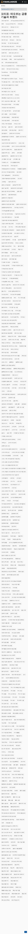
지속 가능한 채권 (20, 726)
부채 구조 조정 (5, 349)
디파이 (16, 281)
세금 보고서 (4, 423)
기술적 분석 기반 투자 (20, 214)
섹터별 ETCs (19, 423)
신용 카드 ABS (21, 494)
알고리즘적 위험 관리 (18, 507)
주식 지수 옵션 (21, 694)
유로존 (3, 575)
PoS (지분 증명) (13, 72)
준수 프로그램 (14, 703)
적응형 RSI (18, 658)
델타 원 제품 (21, 246)
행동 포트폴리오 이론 (7, 874)
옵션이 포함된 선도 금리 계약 (8, 555)
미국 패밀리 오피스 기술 (7, 310)
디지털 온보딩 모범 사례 (7, 268)
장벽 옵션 (15, 636)
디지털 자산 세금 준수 (7, 275)
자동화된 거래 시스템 (7, 626)
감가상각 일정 (16, 111)
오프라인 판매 (5, 552)
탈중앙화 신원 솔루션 (7, 784)
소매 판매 (14, 426)
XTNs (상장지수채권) (6, 104)
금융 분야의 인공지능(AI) (16, 188)
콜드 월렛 (16, 765)
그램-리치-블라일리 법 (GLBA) (8, 178)
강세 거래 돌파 (12, 114)
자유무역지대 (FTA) (6, 636)
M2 (2, 62)
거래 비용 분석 (15, 120)
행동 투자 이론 (5, 871)
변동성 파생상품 (22, 336)
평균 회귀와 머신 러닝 (7, 835)
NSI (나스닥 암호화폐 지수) (8, 66)
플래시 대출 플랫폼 (17, 848)
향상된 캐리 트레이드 (19, 874)
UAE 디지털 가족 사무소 (18, 82)
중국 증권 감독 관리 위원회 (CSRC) (10, 707)
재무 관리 (13, 642)
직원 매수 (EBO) (5, 739)
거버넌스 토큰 (17, 124)
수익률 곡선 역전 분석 (19, 433)
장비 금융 (21, 636)
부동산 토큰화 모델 (17, 343)
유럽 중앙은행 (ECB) (11, 568)
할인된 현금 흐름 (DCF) (7, 864)
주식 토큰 (15, 697)
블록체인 (11, 362)
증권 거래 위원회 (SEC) (19, 719)
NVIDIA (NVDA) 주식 (21, 66)
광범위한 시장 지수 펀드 (16, 156)
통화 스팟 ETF (13, 803)
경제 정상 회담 (12, 130)
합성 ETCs (17, 864)
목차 (3, 6)
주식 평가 (12, 700)
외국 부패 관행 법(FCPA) (7, 558)
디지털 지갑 (4, 278)
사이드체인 (15, 384)
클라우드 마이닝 (13, 781)
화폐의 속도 (18, 887)
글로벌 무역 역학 (17, 185)
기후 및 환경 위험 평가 (20, 227)
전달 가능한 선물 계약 (7, 661)
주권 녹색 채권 (5, 687)
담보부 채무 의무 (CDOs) (7, 243)
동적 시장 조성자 (6, 256)
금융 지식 (4, 194)
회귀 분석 (19, 897)
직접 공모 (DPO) (15, 739)
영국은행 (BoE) (22, 546)
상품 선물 (17, 404)
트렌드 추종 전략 (20, 819)
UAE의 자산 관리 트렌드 (7, 95)
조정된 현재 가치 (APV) (14, 681)
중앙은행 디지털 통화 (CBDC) (8, 716)
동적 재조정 (4, 259)
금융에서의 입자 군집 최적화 (8, 201)
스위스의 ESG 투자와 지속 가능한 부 (10, 475)
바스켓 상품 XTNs (14, 317)
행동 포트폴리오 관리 (16, 871)
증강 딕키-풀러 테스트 (7, 719)
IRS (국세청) (4, 59)
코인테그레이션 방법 (6, 765)
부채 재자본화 (14, 352)
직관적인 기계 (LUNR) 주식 (8, 736)
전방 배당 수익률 (14, 665)
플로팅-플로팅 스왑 (6, 855)
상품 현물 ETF (11, 407)
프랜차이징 (14, 845)
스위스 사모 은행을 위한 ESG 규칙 (10, 465)
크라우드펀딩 (17, 771)
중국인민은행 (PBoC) (6, 710)
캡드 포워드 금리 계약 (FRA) (8, 758)
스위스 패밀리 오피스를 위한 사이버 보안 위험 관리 (14, 471)
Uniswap (17, 95)
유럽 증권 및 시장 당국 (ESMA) (9, 571)
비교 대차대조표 (18, 372)
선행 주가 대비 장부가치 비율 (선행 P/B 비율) (12, 413)
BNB (3, 24)
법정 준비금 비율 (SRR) (7, 333)
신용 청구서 (13, 494)
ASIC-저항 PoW (5, 20)
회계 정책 (13, 897)
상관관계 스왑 (11, 397)
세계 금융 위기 (5, 420)
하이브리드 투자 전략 (17, 861)
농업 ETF (16, 236)
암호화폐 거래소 (5, 513)
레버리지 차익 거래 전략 (18, 285)
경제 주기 (20, 130)
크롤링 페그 (4, 781)
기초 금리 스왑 (19, 223)
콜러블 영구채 (12, 768)
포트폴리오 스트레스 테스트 (16, 839)
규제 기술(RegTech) (6, 175)
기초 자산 (10, 227)
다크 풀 (14, 239)
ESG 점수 (12, 40)
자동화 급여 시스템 (16, 623)
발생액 (19, 323)
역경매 (8, 539)
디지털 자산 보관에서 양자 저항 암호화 (11, 272)
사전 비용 (14, 388)
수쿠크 (19, 439)
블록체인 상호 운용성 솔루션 (8, 365)
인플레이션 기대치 (6, 603)
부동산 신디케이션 (6, 343)
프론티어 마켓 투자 (6, 848)
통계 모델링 (22, 790)
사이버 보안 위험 (6, 388)
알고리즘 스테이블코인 (19, 504)
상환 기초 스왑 (20, 407)
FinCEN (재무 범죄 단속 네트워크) (9, 49)
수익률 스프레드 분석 (7, 436)
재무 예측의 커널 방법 (7, 645)
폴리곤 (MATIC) (5, 842)
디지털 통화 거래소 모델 (7, 281)
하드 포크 (17, 858)
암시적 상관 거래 (12, 510)
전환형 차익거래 (5, 668)
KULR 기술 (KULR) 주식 (19, 59)
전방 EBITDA (4, 665)
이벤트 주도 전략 (6, 591)
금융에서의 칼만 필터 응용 (8, 204)
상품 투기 (4, 407)
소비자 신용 (21, 426)
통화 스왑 (17, 800)
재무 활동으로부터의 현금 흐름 (9, 649)
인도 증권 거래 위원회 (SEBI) (18, 597)
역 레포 (3, 539)
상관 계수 (4, 397)
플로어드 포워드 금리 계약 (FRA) (9, 852)
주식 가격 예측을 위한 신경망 (18, 687)
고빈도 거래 (21, 143)
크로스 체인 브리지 (6, 777)
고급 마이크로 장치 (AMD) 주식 (9, 143)
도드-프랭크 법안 (5, 249)
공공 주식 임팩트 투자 (7, 149)
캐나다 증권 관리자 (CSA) (8, 755)
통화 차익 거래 (22, 803)
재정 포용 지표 (17, 652)
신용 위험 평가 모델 (20, 491)
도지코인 (14, 249)
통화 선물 (4, 800)
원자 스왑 (13, 562)
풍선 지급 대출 (21, 842)
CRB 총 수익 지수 (15, 27)
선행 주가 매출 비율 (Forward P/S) (9, 417)
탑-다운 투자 (4, 787)
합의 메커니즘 (5, 868)
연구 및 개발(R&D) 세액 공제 (15, 542)
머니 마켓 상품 (21, 297)
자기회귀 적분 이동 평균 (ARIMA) (16, 620)
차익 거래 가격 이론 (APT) (8, 745)
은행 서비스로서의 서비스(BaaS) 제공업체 (11, 581)
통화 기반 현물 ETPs (6, 797)
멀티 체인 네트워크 (6, 301)
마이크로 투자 (5, 294)
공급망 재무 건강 (6, 153)
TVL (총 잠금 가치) (6, 82)
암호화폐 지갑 (16, 520)
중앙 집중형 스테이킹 (18, 713)
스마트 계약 (22, 449)
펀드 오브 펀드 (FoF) (15, 829)
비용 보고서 (15, 375)
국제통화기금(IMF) (21, 169)
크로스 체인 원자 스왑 (18, 777)
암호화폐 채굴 (5, 523)
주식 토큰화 (22, 697)
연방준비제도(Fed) (6, 546)
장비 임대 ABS (5, 639)
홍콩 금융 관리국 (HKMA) (7, 887)
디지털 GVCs (15, 262)
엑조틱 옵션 (13, 536)
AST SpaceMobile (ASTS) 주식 (17, 20)
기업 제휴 (16, 217)
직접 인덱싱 (4, 742)
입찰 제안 (4, 620)
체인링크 (18, 745)
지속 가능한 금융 (12, 723)
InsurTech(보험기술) (18, 56)
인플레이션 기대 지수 (14, 600)
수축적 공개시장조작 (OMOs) (8, 439)
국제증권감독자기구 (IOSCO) (8, 169)
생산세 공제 (4, 410)
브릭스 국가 (4, 362)
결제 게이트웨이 (19, 127)
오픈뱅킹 (12, 552)
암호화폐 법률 (5, 517)
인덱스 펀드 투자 (6, 597)
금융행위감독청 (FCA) (7, 207)
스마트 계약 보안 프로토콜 (18, 452)
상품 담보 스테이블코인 (7, 404)
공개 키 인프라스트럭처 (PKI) (18, 146)
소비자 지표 (14, 430)
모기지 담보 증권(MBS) (7, 304)
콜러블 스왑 (4, 768)
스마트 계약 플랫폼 (6, 455)
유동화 (3, 568)
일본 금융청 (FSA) (6, 610)
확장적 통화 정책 (16, 893)
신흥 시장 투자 (5, 497)
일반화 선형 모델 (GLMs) (7, 607)
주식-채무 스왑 (20, 700)
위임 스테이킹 (5, 565)
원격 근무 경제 (5, 562)
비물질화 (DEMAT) (6, 375)
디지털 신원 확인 (6, 265)
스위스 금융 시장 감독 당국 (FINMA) (10, 462)
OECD (3, 69)
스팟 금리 (18, 478)
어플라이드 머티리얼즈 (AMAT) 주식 (10, 529)
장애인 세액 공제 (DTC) (16, 639)
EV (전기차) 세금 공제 (13, 43)
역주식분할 (4, 542)
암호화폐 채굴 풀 (14, 523)
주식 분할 (4, 694)
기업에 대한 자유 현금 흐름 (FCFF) (10, 220)
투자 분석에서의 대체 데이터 (8, 813)
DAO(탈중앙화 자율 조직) (8, 30)
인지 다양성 (4, 600)
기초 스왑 (4, 227)
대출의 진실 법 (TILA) (6, 246)
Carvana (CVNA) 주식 (11, 24)
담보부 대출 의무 (22, 239)
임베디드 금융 (5, 613)
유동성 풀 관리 (21, 565)
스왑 (22, 455)
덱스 (15, 246)
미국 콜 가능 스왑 (13, 307)
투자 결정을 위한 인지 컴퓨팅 (18, 810)
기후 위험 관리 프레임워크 (8, 230)
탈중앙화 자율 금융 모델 (19, 784)
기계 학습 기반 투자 (18, 207)
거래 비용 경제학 (6, 120)
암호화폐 (20, 510)
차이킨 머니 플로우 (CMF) (15, 742)
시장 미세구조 (5, 484)
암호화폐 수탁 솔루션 (15, 517)
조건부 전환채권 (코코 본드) (12, 678)
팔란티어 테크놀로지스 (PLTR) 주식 (10, 826)
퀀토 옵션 (20, 768)
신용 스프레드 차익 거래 (7, 491)
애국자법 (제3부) (5, 526)
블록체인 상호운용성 (6, 368)
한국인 (25, 1)
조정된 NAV (4, 681)
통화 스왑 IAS (5, 803)
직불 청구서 (19, 736)
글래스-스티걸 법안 (6, 185)
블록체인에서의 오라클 (7, 372)
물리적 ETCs (4, 307)
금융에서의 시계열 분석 (7, 198)
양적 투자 (14, 526)
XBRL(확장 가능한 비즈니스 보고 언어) (10, 98)
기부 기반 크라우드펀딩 (7, 214)
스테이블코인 (5, 478)
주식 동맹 (13, 690)
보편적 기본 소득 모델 (13, 339)
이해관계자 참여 (15, 591)
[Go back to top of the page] (25, 932)
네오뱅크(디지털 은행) (7, 233)
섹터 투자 (11, 423)
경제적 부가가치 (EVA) (14, 133)
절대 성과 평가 (5, 671)
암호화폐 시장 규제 (6, 520)
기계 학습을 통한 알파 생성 (8, 210)
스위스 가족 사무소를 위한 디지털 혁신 (11, 459)
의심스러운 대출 (15, 584)
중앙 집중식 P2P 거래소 (19, 710)
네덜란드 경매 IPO (20, 230)
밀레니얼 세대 (5, 317)
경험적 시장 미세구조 (21, 136)
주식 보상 (19, 690)
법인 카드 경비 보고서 (19, 330)
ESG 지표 (18, 40)
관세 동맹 (19, 153)
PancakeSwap (5, 72)
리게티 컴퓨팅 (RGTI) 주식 (14, 291)
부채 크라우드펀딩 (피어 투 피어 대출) (11, 355)
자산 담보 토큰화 (16, 632)
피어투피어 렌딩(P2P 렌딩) (19, 855)
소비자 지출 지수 (6, 430)
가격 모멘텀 (16, 104)
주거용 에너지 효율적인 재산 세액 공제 (11, 684)
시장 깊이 (19, 481)
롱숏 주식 (4, 291)
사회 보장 (9, 391)
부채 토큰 (24, 355)
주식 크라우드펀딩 (6, 697)
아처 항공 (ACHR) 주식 (7, 504)
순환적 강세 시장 (6, 446)
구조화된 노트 (5, 162)
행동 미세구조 (19, 868)
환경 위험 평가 (5, 897)
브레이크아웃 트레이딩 (7, 359)
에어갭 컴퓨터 (5, 536)
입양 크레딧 (17, 616)
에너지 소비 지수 (16, 533)
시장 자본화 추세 (6, 488)
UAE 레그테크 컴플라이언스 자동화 (10, 85)
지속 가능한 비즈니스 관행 (8, 726)
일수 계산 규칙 (15, 610)
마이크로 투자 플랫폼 (15, 294)
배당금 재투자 (5, 326)
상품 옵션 (24, 404)
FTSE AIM (22, 49)
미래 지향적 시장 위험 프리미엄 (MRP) (10, 314)
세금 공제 (18, 420)
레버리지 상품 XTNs (6, 285)
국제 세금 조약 (5, 165)
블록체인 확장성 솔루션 (19, 368)
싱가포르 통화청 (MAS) (16, 497)
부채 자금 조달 (5, 352)
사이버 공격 (22, 384)
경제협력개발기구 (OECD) (8, 136)
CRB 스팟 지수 (5, 27)
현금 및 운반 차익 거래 (16, 877)
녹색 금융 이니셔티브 (19, 233)
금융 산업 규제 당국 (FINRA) (8, 191)
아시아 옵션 (15, 500)
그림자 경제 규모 (12, 182)
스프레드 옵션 (5, 481)
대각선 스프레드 (19, 243)
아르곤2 (9, 500)
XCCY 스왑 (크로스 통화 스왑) (8, 101)
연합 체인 (14, 546)
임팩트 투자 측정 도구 (7, 616)
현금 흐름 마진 (5, 884)
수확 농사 (4, 442)
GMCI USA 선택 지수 (14, 53)
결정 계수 (10, 127)
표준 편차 (13, 842)
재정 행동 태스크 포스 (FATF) (8, 655)
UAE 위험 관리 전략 (6, 88)
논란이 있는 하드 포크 (7, 236)
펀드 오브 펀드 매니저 (7, 832)
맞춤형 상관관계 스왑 (7, 297)
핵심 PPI (12, 868)
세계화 (12, 420)
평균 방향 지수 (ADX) (19, 832)
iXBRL (10, 59)
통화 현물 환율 (5, 806)
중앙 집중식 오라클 (6, 713)
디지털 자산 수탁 (18, 275)
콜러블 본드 (23, 765)
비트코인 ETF (23, 381)
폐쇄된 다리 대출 (18, 835)
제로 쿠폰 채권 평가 (16, 674)
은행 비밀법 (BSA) (6, 578)
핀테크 (3, 858)
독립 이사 (20, 249)
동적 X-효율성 (5, 252)
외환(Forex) (17, 558)
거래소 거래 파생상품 (7, 124)
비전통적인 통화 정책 (7, 381)
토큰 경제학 (12, 787)
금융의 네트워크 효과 (21, 204)
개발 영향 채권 (15, 117)
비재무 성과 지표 (18, 378)
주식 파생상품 (5, 700)
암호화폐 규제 (14, 513)
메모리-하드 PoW (17, 301)
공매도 (13, 153)
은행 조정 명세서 (6, 584)
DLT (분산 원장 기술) (6, 37)
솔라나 (3, 433)
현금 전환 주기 (5, 881)
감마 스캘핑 (4, 114)
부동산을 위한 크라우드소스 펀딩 (9, 346)
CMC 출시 (20, 24)
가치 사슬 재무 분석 (6, 111)
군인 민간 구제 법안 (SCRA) (8, 172)
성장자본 (22, 417)
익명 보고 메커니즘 (6, 594)
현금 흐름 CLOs (14, 881)
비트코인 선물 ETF (6, 384)
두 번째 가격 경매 (6, 262)
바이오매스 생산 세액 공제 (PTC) (9, 320)
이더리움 (15, 587)
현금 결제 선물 (5, 877)
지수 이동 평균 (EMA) (7, 732)
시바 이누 (12, 481)
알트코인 (4, 510)
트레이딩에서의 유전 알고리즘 (9, 816)
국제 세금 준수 (14, 165)
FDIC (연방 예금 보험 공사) (8, 46)
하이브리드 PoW (5, 861)
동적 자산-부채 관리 (16, 256)
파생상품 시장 (9, 823)
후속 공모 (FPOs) (5, 900)
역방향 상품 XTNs (17, 539)
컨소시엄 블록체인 (14, 761)
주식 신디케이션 (12, 694)
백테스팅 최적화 (14, 326)
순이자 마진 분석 (12, 442)
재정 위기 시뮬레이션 (7, 652)
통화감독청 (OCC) (15, 806)
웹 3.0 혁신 (20, 562)
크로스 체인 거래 (6, 774)
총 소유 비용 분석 (6, 748)
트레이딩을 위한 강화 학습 (8, 819)
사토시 (3, 391)
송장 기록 (9, 433)
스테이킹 (12, 478)
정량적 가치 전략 (15, 671)
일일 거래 (23, 610)
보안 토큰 (4, 339)
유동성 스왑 (13, 565)
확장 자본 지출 (16, 890)
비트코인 (16, 381)
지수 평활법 (16, 732)
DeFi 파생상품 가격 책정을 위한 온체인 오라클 (12, 33)
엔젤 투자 (20, 536)
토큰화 (16, 790)
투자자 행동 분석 (21, 813)
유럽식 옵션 (21, 571)
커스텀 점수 (20, 758)
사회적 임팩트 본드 (21, 394)
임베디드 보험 (13, 613)
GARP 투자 (4, 53)
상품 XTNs (15, 401)
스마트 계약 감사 (6, 452)
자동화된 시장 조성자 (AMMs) (8, 629)
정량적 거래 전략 (6, 674)
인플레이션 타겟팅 (17, 603)
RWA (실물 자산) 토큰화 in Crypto (9, 78)
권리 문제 (19, 172)
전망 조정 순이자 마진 (19, 661)
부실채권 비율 (22, 346)
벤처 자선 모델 (18, 333)
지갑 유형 (4, 723)
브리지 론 (17, 359)
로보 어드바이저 (17, 288)
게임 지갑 (4, 127)
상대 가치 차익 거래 (6, 401)
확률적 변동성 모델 (6, 890)
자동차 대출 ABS (5, 623)
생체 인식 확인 (12, 410)
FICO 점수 (18, 46)
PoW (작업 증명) (5, 75)
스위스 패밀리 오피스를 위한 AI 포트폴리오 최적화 (13, 468)
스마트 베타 (15, 455)
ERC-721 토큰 (5, 40)
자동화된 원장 (21, 629)
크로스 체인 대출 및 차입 (18, 774)
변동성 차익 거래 (12, 336)
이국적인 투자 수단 (6, 587)
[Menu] (22, 2)
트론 (3, 823)
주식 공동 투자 (5, 690)
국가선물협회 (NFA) (15, 162)
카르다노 (4, 752)
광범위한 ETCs (5, 156)
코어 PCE (23, 761)
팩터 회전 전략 (5, 829)
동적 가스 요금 (13, 252)
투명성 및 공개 (5, 810)
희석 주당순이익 (15, 900)
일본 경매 (17, 607)
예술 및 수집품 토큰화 (19, 549)
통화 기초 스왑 (16, 797)
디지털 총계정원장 (13, 278)
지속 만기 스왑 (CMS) (19, 729)
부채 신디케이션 (14, 349)
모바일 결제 (17, 304)
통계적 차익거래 (5, 794)
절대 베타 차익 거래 (16, 668)
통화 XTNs (13, 794)
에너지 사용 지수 (6, 533)
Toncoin (21, 78)
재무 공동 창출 (5, 642)
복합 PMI (23, 339)
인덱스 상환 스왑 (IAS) (18, 594)
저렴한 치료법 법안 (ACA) (8, 658)
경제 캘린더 (4, 133)
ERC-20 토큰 (16, 37)
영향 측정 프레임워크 (7, 549)
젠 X (24, 674)
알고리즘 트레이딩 (6, 507)
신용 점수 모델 (5, 494)
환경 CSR (24, 893)
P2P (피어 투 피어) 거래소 (13, 69)
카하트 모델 (11, 752)
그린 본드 (19, 178)
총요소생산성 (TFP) (16, 748)
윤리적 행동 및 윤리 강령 (13, 575)
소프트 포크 (22, 430)
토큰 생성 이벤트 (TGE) (7, 790)
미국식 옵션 (18, 310)
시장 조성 (14, 488)
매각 (15, 297)
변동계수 (4, 336)
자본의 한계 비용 (6, 632)
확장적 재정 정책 (6, 893)
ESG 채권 (4, 43)
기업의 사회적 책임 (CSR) (7, 223)
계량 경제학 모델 (6, 140)
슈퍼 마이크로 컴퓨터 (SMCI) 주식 (9, 449)
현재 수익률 (13, 884)
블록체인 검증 (19, 362)
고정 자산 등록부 (6, 146)
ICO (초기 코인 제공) (6, 56)
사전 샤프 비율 (21, 388)
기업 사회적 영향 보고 (7, 217)
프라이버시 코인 (5, 845)
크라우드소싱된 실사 (6, 771)
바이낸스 (23, 317)
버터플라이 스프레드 (6, 330)
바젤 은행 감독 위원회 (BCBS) (8, 323)
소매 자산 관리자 (6, 426)
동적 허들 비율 (12, 259)
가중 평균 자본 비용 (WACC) (8, 107)
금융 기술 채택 (5, 188)
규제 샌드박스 (16, 175)
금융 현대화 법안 (12, 194)
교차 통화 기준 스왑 (6, 159)
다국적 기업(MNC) (6, 239)
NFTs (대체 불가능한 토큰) (11, 62)
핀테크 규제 (10, 858)
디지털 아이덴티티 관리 (17, 265)
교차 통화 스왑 (16, 159)
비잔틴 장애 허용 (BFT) (7, 378)
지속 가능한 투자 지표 (7, 729)
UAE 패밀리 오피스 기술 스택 (8, 91)
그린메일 (4, 182)
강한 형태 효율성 (6, 117)
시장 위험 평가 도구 (15, 484)
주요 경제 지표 (5, 703)
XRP (18, 101)
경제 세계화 (4, 130)
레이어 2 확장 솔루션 (7, 288)
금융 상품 (19, 191)
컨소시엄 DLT (5, 761)
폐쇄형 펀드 (4, 839)
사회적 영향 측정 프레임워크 (8, 394)
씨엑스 (3, 500)
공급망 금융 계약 (18, 149)
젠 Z (3, 678)
